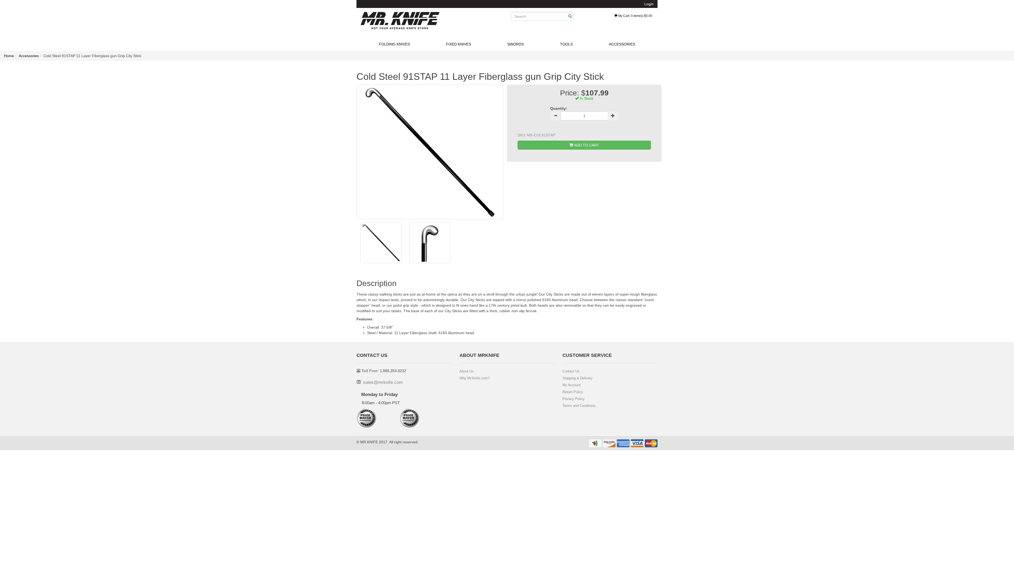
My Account (571, 385)
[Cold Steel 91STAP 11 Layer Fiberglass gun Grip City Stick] (380, 242)
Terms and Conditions (579, 406)
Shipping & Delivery (577, 378)
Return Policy (572, 392)
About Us (466, 371)
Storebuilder (400, 20)
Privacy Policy (573, 399)
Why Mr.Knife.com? (474, 378)
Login (649, 4)
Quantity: (558, 108)
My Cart (634, 16)
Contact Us (571, 371)
